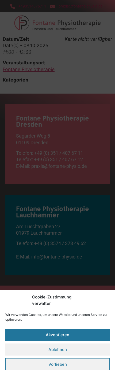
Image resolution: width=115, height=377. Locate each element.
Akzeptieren (57, 334)
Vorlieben (57, 364)
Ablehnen (57, 349)
